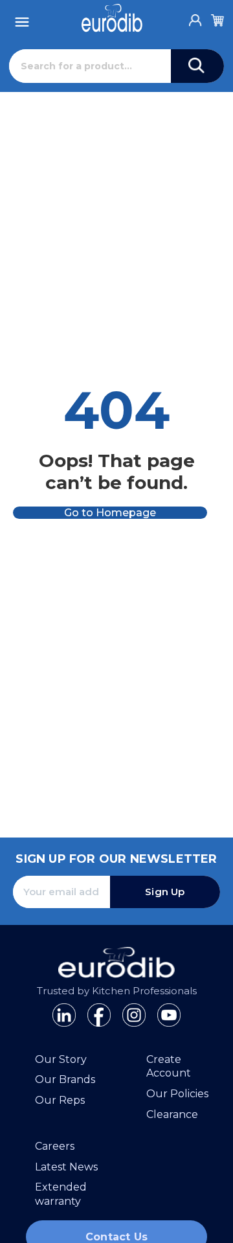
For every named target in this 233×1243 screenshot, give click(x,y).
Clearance (172, 1114)
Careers (54, 1146)
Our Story (61, 1059)
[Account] (195, 17)
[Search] (197, 66)
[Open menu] (22, 18)
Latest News (66, 1167)
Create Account (168, 1066)
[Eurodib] (111, 18)
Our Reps (60, 1100)
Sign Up (164, 891)
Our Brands (65, 1079)
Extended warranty (61, 1194)
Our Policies (177, 1094)
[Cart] (217, 18)
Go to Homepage (110, 513)
